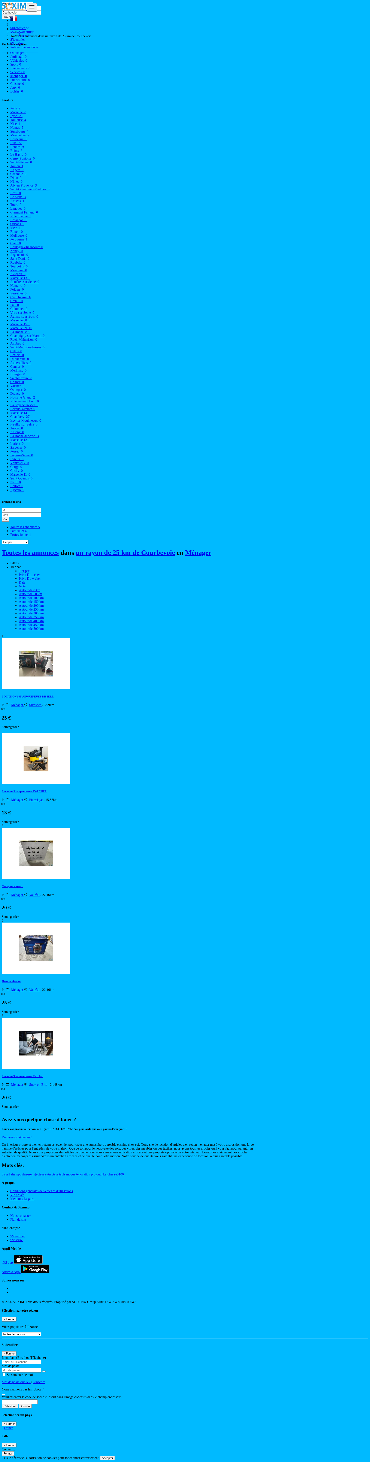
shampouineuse (22, 1174)
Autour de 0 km (29, 590)
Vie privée (17, 1195)
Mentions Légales (22, 1199)
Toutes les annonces (25, 527)
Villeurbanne (20, 216)
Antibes (17, 343)
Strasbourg (19, 131)
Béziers (17, 355)
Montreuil (18, 270)
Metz (15, 228)
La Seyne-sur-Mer (24, 405)
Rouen (16, 231)
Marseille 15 (20, 324)
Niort (15, 482)
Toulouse (18, 120)
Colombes (18, 309)
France (8, 1428)
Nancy (16, 251)
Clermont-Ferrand (24, 212)
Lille (16, 143)
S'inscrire (25, 35)
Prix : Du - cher (29, 574)
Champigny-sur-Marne (27, 335)
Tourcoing (19, 266)
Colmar (17, 382)
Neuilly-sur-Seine (23, 424)
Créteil (16, 301)
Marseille (18, 112)
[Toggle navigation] (32, 7)
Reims (16, 150)
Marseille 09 (21, 328)
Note (22, 586)
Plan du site (18, 1219)
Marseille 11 (20, 474)
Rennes (17, 147)
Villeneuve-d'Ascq (24, 401)
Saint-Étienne (21, 162)
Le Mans (18, 197)
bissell (6, 1174)
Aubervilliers (20, 362)
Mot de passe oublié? (16, 1382)
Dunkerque (19, 359)
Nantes (16, 127)
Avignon (17, 274)
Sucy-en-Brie (38, 1084)
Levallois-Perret (22, 409)
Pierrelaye (36, 800)
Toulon (16, 166)
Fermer (7, 1453)
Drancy (17, 393)
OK (5, 519)
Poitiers (17, 289)
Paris (15, 108)
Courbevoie (20, 297)
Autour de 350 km (31, 617)
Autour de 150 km (31, 601)
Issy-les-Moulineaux (25, 420)
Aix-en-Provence (23, 185)
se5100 (119, 1174)
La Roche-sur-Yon (24, 436)
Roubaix (17, 262)
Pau (14, 305)
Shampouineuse (11, 981)
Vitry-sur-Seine (22, 312)
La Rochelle (20, 332)
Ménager (198, 552)
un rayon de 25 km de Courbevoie (125, 552)
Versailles (18, 293)
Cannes (17, 366)
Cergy (16, 467)
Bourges (17, 374)
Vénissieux (19, 463)
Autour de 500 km (31, 628)
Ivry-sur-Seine (21, 455)
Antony (17, 432)
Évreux (17, 459)
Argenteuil (19, 255)
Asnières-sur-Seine (24, 282)
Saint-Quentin (21, 478)
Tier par (24, 571)
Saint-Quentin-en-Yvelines (29, 189)
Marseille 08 (20, 320)
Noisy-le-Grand (22, 397)
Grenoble (18, 174)
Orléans (17, 224)
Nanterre (17, 285)
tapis (62, 1174)
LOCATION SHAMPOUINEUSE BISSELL (28, 696)
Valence (17, 386)
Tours (15, 204)
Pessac (16, 451)
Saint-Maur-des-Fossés (27, 347)
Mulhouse (18, 235)
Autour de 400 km (31, 621)
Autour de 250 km (31, 609)
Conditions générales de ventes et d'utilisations (41, 1191)
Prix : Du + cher (30, 578)
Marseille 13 (20, 278)
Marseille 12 (20, 440)
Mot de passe (10, 1366)
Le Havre (18, 154)
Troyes (16, 428)
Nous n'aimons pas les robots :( (23, 1389)
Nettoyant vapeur (12, 886)
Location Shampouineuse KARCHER (24, 791)
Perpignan (18, 239)
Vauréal (34, 895)
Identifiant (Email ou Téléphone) (24, 1357)
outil (99, 1174)
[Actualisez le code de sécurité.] (3, 1393)
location (85, 1174)
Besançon (18, 220)
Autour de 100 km (31, 598)
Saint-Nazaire (21, 378)
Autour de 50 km (30, 594)
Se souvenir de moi (19, 1375)
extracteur (52, 1174)
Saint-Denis (20, 258)
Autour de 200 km (31, 605)
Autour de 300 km (31, 613)
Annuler (25, 1406)
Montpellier (19, 135)
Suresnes (35, 705)
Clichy (16, 470)
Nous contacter (20, 1215)
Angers (17, 170)
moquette (72, 1174)
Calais (16, 351)
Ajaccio (17, 490)
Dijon (15, 177)
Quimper (18, 389)
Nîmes (16, 181)
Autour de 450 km (31, 625)
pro (93, 1174)
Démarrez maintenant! (17, 1137)
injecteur (39, 1174)
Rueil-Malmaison (23, 339)
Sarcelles (18, 447)
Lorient (17, 443)
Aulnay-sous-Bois (24, 316)
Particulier (18, 531)
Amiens (17, 201)
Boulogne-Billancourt (26, 247)
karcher (108, 1174)
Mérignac (18, 370)
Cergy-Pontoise (22, 158)
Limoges (17, 208)
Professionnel (20, 534)
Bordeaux (18, 139)
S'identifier (26, 32)
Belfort (16, 486)
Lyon (16, 116)
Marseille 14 (20, 413)
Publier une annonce (24, 47)
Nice (15, 123)
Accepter (107, 1458)
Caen (15, 243)
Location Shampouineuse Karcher (22, 1076)
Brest (15, 193)
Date (22, 582)
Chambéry (20, 416)
